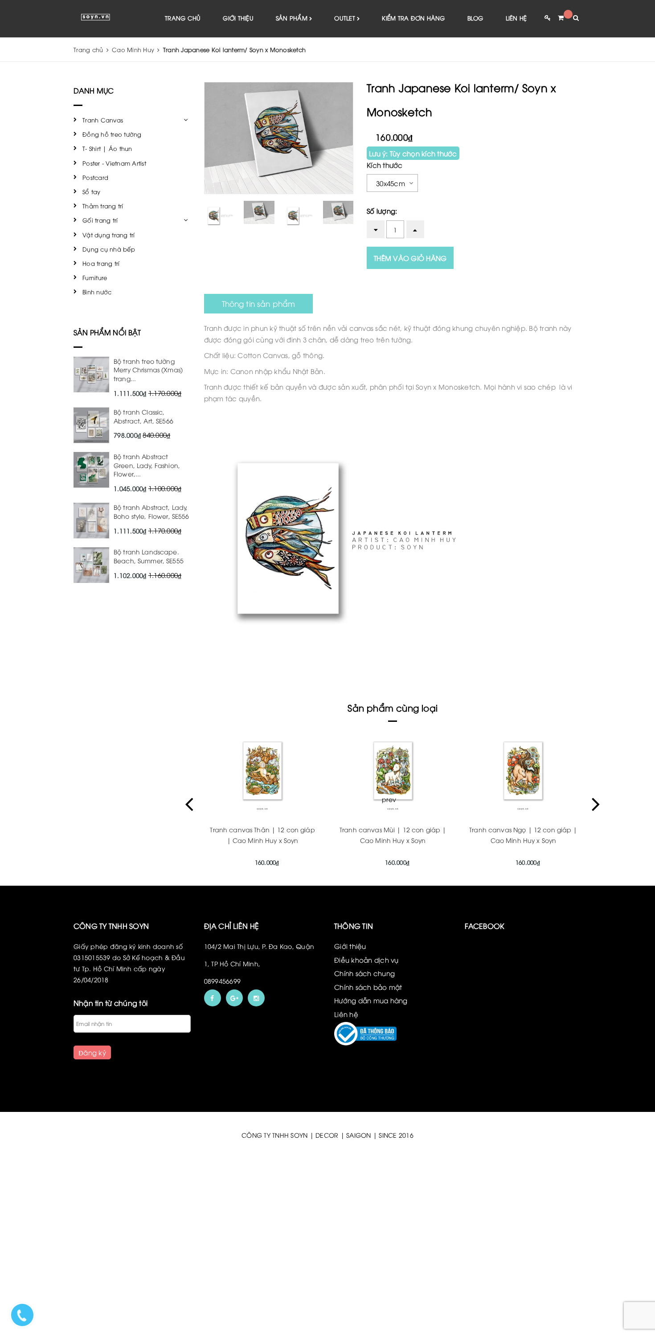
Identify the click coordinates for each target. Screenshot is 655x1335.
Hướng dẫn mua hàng (371, 1000)
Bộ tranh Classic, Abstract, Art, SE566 (143, 416)
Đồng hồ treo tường (112, 134)
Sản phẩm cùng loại (393, 707)
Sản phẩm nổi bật (107, 332)
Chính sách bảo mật (368, 986)
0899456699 (222, 981)
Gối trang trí (100, 220)
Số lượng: (382, 210)
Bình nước (96, 292)
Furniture (94, 277)
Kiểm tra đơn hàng (413, 18)
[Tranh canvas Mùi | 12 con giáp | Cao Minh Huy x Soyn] (392, 770)
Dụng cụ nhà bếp (108, 249)
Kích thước (385, 164)
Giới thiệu (238, 18)
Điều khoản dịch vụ (366, 959)
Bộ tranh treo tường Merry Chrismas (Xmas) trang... (148, 370)
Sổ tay (91, 191)
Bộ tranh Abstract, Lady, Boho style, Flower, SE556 (151, 511)
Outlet (345, 18)
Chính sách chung (364, 973)
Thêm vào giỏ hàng (410, 257)
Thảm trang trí (102, 206)
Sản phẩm (292, 18)
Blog (475, 18)
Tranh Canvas (102, 120)
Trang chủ (183, 18)
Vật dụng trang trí (108, 235)
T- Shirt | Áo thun (107, 148)
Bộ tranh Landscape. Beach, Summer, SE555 (149, 556)
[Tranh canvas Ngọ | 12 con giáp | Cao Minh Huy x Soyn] (523, 770)
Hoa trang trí (100, 263)
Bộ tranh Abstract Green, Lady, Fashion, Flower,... (147, 465)
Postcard (95, 177)
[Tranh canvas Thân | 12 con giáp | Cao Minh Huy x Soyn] (262, 770)
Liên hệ (516, 18)
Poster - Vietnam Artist (114, 163)
